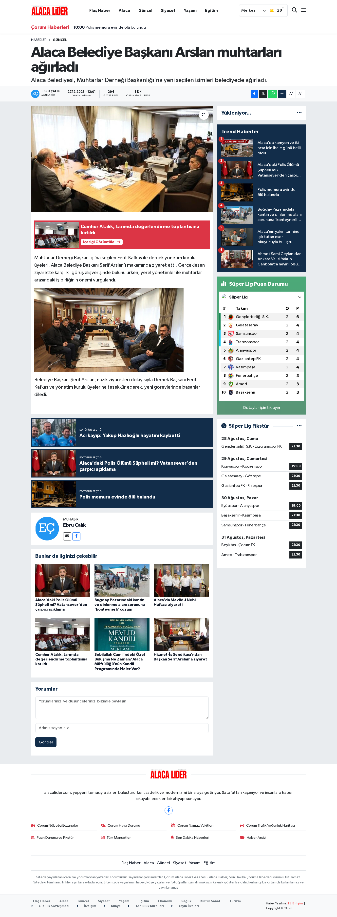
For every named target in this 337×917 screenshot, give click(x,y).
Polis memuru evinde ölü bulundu (109, 27)
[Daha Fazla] (282, 94)
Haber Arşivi (256, 837)
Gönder (46, 742)
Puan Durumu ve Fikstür (55, 837)
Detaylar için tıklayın (261, 408)
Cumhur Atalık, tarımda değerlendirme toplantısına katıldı (61, 659)
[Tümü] (299, 113)
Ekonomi (165, 901)
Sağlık (186, 901)
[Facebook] (76, 536)
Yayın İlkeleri (188, 906)
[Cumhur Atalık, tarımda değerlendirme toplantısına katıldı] (62, 635)
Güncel (145, 10)
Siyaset (168, 10)
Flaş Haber (99, 10)
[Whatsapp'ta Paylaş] (272, 94)
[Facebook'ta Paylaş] (254, 94)
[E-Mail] (67, 536)
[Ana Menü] (301, 10)
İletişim (89, 906)
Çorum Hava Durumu (124, 825)
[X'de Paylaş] (263, 94)
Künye (115, 906)
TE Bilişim (295, 903)
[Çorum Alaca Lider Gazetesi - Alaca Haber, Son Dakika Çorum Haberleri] (49, 10)
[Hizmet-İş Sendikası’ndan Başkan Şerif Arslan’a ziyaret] (181, 635)
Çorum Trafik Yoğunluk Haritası (270, 825)
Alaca (124, 10)
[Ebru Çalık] (47, 528)
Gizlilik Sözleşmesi (53, 906)
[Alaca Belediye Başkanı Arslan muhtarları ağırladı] (122, 159)
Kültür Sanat (210, 901)
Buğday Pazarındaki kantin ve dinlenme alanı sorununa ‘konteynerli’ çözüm (119, 604)
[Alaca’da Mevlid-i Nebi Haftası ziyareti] (181, 580)
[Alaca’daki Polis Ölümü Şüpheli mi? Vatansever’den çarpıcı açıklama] (62, 580)
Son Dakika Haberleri (192, 837)
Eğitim (211, 10)
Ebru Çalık (74, 525)
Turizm (235, 901)
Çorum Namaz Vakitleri (195, 825)
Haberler (39, 40)
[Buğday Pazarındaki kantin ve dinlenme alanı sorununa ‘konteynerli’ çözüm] (122, 580)
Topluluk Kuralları (149, 906)
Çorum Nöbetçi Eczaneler (57, 825)
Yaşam (190, 10)
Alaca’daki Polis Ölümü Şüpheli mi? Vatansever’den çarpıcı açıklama (61, 604)
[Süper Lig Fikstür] (299, 426)
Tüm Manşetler (119, 837)
